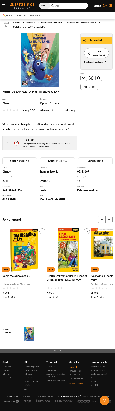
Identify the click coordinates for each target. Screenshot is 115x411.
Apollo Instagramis (98, 370)
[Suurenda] (40, 60)
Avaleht (16, 22)
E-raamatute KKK (31, 381)
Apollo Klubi (51, 370)
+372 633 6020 (75, 371)
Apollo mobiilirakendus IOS (57, 380)
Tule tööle (6, 374)
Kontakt (5, 370)
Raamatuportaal (97, 378)
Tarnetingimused (31, 370)
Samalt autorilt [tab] (95, 160)
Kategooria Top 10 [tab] (57, 160)
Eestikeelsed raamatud (51, 22)
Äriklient (27, 385)
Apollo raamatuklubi (99, 374)
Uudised (94, 381)
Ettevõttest (6, 366)
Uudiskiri (94, 385)
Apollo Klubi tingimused (33, 378)
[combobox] (63, 6)
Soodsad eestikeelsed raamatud (81, 22)
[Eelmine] (101, 219)
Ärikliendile (50, 366)
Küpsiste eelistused (76, 383)
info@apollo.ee (74, 367)
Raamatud (30, 22)
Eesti (43, 190)
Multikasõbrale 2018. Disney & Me (29, 26)
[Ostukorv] (111, 5)
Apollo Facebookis (98, 366)
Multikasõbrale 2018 (52, 199)
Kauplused (6, 378)
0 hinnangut (46, 110)
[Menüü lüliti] (3, 5)
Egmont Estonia (49, 103)
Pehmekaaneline (87, 190)
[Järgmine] (109, 219)
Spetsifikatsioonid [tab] (19, 160)
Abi (25, 389)
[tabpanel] (57, 187)
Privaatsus (28, 374)
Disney (6, 103)
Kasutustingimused (31, 366)
